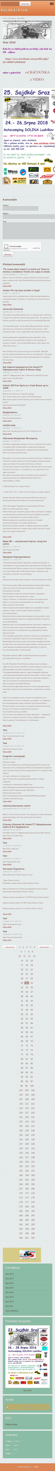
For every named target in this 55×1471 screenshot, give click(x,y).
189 (27, 1220)
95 (22, 1081)
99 (26, 1086)
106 (33, 1095)
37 (32, 992)
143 (21, 1153)
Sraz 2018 (9, 1273)
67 (32, 1037)
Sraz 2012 (9, 1301)
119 (21, 1117)
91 (32, 1072)
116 (21, 1113)
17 (22, 965)
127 (33, 1126)
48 (27, 1010)
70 (32, 1041)
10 (20, 956)
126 (27, 1126)
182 (21, 1211)
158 (21, 1175)
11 (24, 956)
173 (21, 1198)
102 (27, 1090)
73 (32, 1046)
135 (27, 1139)
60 (27, 1028)
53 (22, 1019)
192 (27, 1224)
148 (33, 1157)
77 (22, 1054)
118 (32, 1113)
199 (33, 1233)
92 (22, 1077)
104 (21, 1095)
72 (27, 1046)
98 (21, 1086)
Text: (5, 222)
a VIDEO (37, 79)
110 (21, 1104)
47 (22, 1010)
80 (22, 1059)
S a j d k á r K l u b (14, 10)
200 (21, 1238)
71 (22, 1046)
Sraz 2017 (9, 1278)
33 (27, 987)
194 (21, 1229)
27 (27, 978)
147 (27, 1157)
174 (27, 1198)
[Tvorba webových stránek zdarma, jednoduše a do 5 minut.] (33, 1467)
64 (32, 1032)
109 (33, 1099)
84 (27, 1063)
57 (27, 1023)
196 (33, 1229)
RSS (36, 1467)
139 (33, 1144)
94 (32, 1077)
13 (34, 956)
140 (21, 1148)
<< (8, 1408)
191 (21, 1224)
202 (33, 1238)
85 (32, 1063)
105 (27, 1095)
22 (32, 970)
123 (27, 1122)
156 (27, 1171)
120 (27, 1117)
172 (33, 1193)
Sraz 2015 (9, 1287)
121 (33, 1117)
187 (33, 1215)
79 (32, 1054)
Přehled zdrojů (11, 1424)
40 (32, 996)
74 (22, 1050)
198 (27, 1233)
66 (27, 1037)
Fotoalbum (12, 18)
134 (21, 1139)
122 (21, 1122)
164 (21, 1184)
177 (27, 1202)
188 (21, 1220)
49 (32, 1010)
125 (21, 1126)
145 (33, 1153)
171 (27, 1193)
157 (33, 1171)
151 (33, 1162)
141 (27, 1148)
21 (27, 970)
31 (32, 983)
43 (32, 1001)
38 (22, 996)
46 (32, 1005)
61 (32, 1028)
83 (22, 1063)
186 (27, 1215)
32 (22, 987)
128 (21, 1131)
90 (27, 1072)
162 (27, 1180)
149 (21, 1162)
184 (33, 1211)
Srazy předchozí (11, 1310)
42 (27, 1001)
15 (27, 961)
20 (22, 970)
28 (32, 978)
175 (33, 1198)
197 (21, 1233)
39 (27, 996)
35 (22, 992)
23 (22, 974)
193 (33, 1224)
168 (27, 1189)
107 (21, 1099)
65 (22, 1037)
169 (33, 1189)
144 (27, 1153)
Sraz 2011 (9, 1306)
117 (27, 1113)
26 (22, 978)
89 (22, 1072)
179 (21, 1207)
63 (27, 1032)
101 (21, 1090)
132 (27, 1135)
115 (32, 1108)
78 (27, 1054)
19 (32, 965)
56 (22, 1023)
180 (27, 1207)
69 (27, 1041)
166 (33, 1184)
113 (21, 1108)
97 (32, 1081)
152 (21, 1166)
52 (32, 1014)
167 (21, 1189)
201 (27, 1238)
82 (32, 1059)
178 (33, 1202)
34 (32, 987)
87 (27, 1068)
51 (27, 1014)
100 (32, 1086)
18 (27, 965)
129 (27, 1131)
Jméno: (6, 205)
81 (27, 1059)
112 (32, 1104)
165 (27, 1184)
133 (33, 1135)
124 (33, 1122)
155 (21, 1171)
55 (32, 1019)
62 (22, 1032)
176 (21, 1202)
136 (33, 1139)
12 (29, 956)
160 (33, 1175)
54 (27, 1019)
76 (32, 1050)
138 (27, 1144)
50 (22, 1014)
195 (27, 1229)
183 (27, 1211)
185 (21, 1215)
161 (21, 1180)
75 (27, 1050)
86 (22, 1068)
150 (27, 1162)
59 (22, 1028)
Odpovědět (7, 286)
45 (27, 1005)
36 (27, 992)
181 (33, 1207)
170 (21, 1193)
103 (33, 1090)
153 (27, 1166)
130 (33, 1131)
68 (22, 1041)
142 (33, 1148)
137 (21, 1144)
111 (27, 1104)
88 (32, 1068)
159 (27, 1175)
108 (27, 1099)
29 (22, 983)
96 (27, 1081)
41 (22, 1001)
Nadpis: (6, 214)
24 (27, 974)
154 (33, 1166)
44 (22, 1005)
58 (32, 1023)
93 (27, 1077)
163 (33, 1180)
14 (22, 961)
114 (27, 1108)
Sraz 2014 (9, 1292)
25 (32, 974)
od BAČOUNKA (37, 72)
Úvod (5, 18)
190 (33, 1220)
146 (21, 1157)
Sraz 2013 (9, 1296)
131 (21, 1135)
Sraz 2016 (9, 1283)
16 (32, 961)
